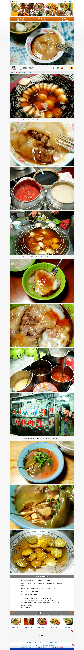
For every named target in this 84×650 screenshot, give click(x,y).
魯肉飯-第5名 (67, 627)
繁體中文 (66, 1)
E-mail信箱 (45, 647)
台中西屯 (19, 69)
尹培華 (19, 67)
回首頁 (27, 645)
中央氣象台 (48, 642)
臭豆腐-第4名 (54, 627)
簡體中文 (71, 1)
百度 (52, 642)
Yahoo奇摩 (39, 642)
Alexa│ (31, 645)
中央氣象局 (34, 642)
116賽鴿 (55, 642)
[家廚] (63, 21)
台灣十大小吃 (18, 72)
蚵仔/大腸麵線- (41, 627)
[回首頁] (14, 1)
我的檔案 (29, 642)
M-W (34, 645)
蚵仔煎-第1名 (15, 627)
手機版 (24, 645)
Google (43, 642)
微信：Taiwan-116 (52, 647)
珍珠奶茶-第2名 (28, 627)
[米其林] (20, 21)
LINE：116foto (60, 647)
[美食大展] (42, 21)
